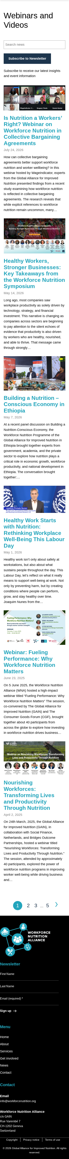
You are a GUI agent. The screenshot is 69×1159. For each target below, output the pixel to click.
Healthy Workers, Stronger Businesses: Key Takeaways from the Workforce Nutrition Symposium (34, 273)
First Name (7, 973)
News (4, 1065)
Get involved (9, 1058)
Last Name (7, 986)
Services (6, 1051)
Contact (5, 1072)
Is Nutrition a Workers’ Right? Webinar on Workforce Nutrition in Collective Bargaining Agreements (33, 130)
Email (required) (11, 998)
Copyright (11, 1139)
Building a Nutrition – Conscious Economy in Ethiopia (34, 404)
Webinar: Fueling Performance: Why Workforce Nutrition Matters (29, 661)
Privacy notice (31, 1139)
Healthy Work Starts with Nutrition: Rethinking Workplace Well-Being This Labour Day (34, 533)
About (4, 1044)
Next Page (56, 904)
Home (4, 1037)
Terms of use (52, 1139)
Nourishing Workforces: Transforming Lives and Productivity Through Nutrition (29, 795)
